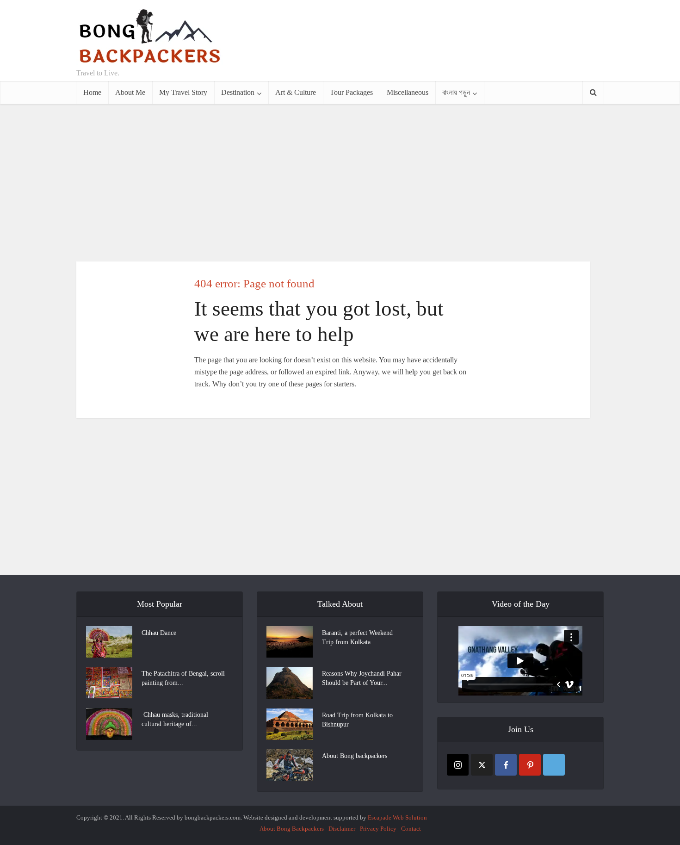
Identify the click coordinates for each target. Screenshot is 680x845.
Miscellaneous (407, 92)
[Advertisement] (435, 41)
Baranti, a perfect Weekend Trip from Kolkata (357, 637)
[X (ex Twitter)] (482, 765)
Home (92, 92)
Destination (237, 92)
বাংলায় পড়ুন (456, 92)
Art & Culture (295, 92)
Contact (411, 828)
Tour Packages (351, 92)
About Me (130, 92)
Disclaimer (341, 828)
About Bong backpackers (354, 755)
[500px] (554, 765)
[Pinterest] (530, 765)
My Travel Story (183, 92)
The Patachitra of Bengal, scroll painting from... (183, 678)
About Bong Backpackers (292, 828)
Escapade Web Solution (397, 817)
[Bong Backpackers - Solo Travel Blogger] (149, 36)
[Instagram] (458, 765)
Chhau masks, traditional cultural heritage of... (175, 719)
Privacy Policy (378, 828)
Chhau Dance (159, 632)
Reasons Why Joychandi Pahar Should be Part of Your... (362, 678)
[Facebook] (506, 765)
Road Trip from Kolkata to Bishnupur (357, 720)
